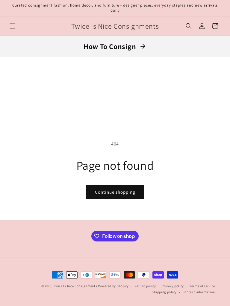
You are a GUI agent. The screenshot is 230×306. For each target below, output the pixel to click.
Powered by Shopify (113, 286)
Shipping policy (164, 292)
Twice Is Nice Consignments (75, 286)
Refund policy (145, 286)
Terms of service (202, 286)
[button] (12, 26)
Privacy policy (173, 286)
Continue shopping (115, 192)
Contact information (199, 292)
